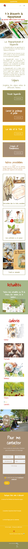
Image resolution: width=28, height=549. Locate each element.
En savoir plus (18, 98)
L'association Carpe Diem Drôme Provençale (12, 511)
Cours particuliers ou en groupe (14, 238)
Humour (6, 339)
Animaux (6, 378)
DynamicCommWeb (14, 543)
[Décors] (14, 389)
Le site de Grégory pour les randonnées (11, 519)
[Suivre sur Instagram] (14, 531)
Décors (6, 397)
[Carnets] (14, 402)
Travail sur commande (14, 272)
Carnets (6, 404)
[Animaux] (14, 370)
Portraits (7, 359)
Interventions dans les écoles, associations (14, 203)
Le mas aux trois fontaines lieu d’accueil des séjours (12, 499)
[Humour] (14, 331)
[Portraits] (14, 350)
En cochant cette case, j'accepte (14, 478)
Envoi (7, 483)
